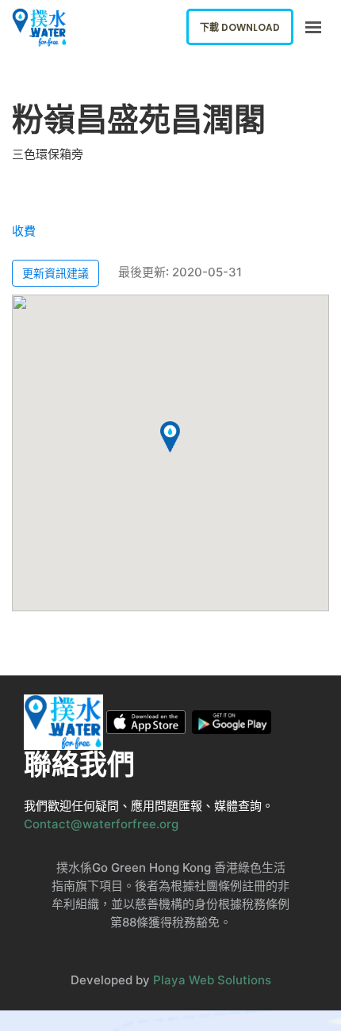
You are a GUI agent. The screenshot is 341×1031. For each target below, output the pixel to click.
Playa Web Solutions (212, 979)
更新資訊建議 (55, 273)
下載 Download (240, 27)
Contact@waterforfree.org (101, 823)
